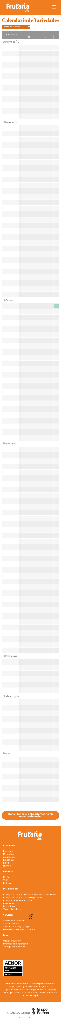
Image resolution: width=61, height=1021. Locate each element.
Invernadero (9, 903)
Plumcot (7, 865)
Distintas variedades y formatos (19, 929)
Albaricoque (9, 857)
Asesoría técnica (11, 923)
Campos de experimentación (18, 900)
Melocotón (8, 854)
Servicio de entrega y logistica (18, 926)
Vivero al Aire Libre (12, 909)
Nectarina (8, 851)
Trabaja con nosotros (14, 946)
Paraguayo (8, 860)
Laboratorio (9, 906)
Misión (6, 877)
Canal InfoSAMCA (12, 940)
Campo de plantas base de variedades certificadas (29, 894)
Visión (6, 880)
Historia (7, 883)
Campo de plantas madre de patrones (22, 897)
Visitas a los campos (13, 920)
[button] (54, 7)
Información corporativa (15, 943)
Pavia (6, 862)
